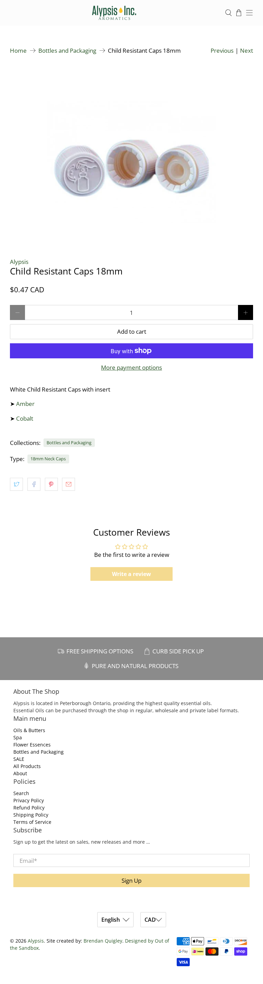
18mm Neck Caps (48, 459)
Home (18, 50)
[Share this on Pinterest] (51, 484)
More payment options (131, 367)
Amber (25, 404)
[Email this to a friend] (68, 484)
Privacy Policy (28, 800)
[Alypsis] (114, 13)
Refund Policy (29, 807)
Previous (222, 50)
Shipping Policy (30, 815)
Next (246, 50)
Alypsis (19, 262)
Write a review (131, 574)
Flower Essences (32, 744)
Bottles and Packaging (67, 50)
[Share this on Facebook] (33, 484)
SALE (18, 759)
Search (21, 793)
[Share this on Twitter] (16, 484)
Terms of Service (32, 822)
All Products (27, 766)
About (20, 773)
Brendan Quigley (103, 940)
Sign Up (131, 880)
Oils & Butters (29, 730)
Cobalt (24, 418)
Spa (17, 737)
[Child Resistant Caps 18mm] (131, 152)
